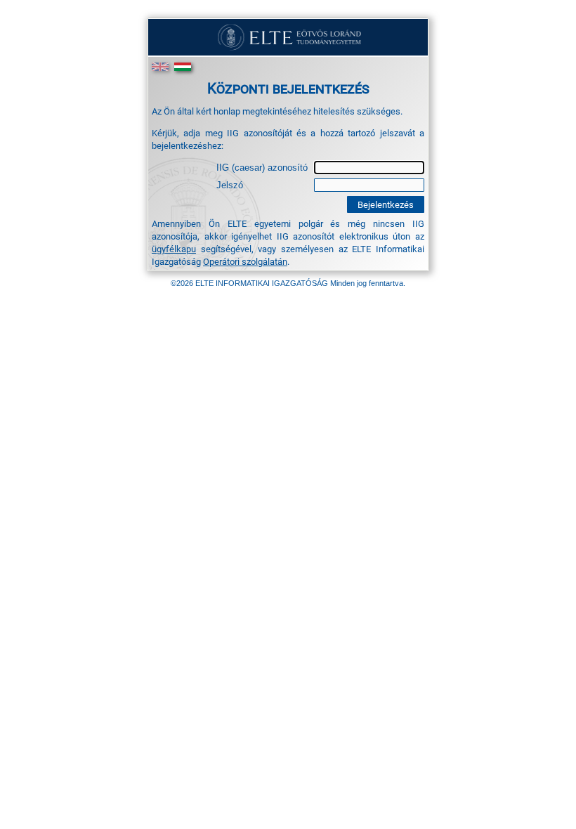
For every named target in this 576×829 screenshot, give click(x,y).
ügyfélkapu (174, 248)
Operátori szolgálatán (245, 261)
